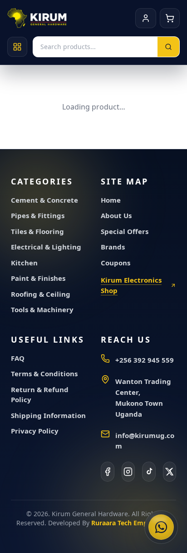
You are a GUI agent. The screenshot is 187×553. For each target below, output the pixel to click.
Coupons (115, 262)
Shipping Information (48, 415)
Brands (113, 246)
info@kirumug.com (144, 440)
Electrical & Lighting (46, 246)
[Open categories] (17, 47)
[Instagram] (128, 472)
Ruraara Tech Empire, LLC (131, 522)
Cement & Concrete (44, 199)
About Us (116, 215)
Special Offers (124, 231)
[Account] (145, 18)
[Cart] (170, 18)
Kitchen (24, 262)
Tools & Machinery (42, 309)
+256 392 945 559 (144, 359)
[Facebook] (107, 472)
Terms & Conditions (44, 373)
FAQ (18, 358)
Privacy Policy (35, 430)
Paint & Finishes (38, 278)
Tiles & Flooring (37, 231)
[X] (170, 472)
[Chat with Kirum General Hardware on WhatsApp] (161, 527)
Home (111, 199)
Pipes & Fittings (37, 215)
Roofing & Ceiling (40, 294)
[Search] (168, 47)
